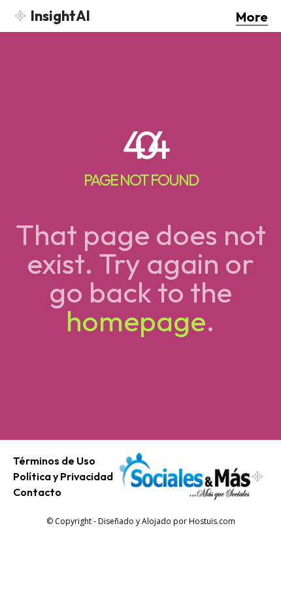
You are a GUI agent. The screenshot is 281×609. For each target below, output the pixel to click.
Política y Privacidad (63, 476)
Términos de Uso (54, 460)
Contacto (37, 492)
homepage (136, 320)
